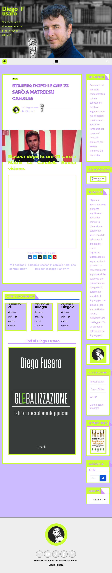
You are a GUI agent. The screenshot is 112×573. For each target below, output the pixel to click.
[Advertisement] (42, 215)
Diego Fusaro (31, 107)
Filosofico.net (97, 381)
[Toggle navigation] (56, 61)
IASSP (93, 397)
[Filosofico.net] (98, 178)
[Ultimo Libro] (98, 441)
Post (15, 79)
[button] (107, 61)
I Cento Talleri (97, 389)
